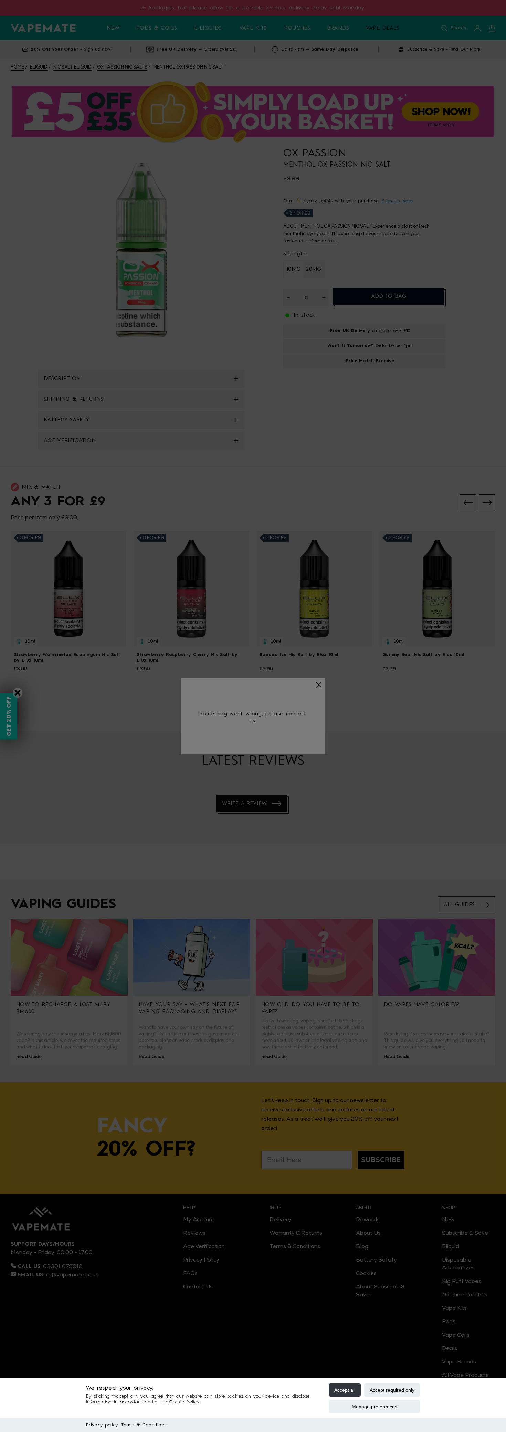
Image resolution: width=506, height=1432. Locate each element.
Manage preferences (374, 1406)
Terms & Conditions (143, 1425)
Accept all (344, 1390)
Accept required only (392, 1390)
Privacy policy (102, 1425)
